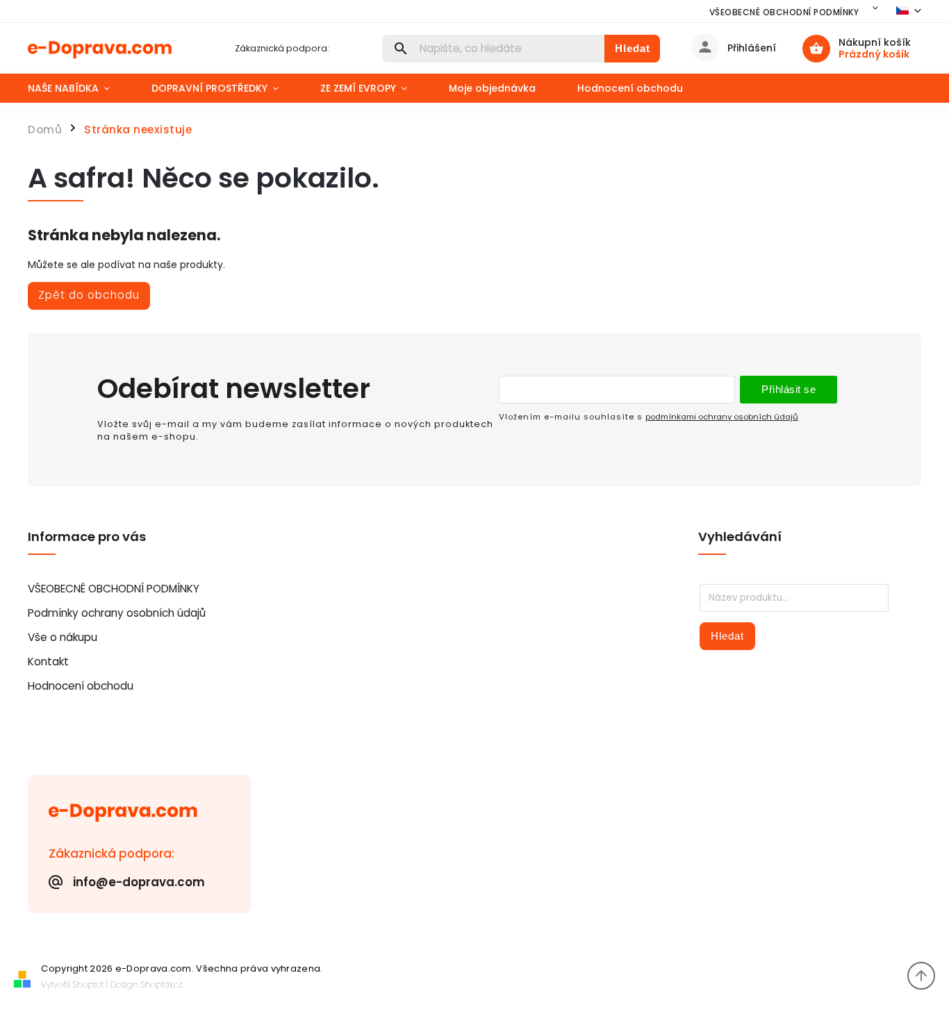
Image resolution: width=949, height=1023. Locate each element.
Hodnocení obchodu (80, 686)
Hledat (632, 48)
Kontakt (48, 661)
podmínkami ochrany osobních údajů (721, 416)
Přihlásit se (788, 389)
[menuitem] (79, 88)
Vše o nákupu (62, 637)
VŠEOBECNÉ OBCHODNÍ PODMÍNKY (784, 12)
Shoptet (88, 984)
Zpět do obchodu (89, 295)
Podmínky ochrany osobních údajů (117, 613)
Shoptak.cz (162, 984)
